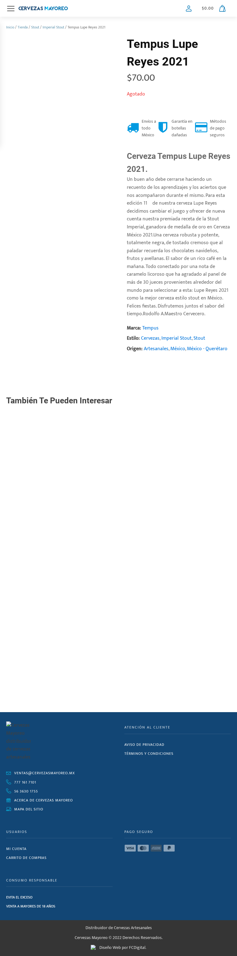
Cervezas (150, 338)
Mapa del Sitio (28, 809)
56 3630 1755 (26, 791)
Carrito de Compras (26, 858)
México (177, 349)
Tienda (23, 27)
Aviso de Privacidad (144, 744)
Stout (35, 27)
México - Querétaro (207, 349)
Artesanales (156, 349)
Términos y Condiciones (148, 753)
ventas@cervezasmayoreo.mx (44, 773)
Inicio (10, 27)
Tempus (150, 328)
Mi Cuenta (16, 849)
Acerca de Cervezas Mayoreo (43, 800)
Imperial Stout (53, 27)
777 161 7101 (25, 782)
